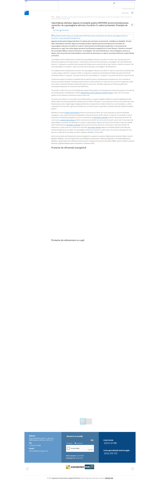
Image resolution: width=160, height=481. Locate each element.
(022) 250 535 (110, 453)
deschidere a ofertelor (101, 117)
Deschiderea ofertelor (94, 127)
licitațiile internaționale (71, 113)
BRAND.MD (109, 478)
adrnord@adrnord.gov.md (38, 451)
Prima (52, 17)
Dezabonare (79, 443)
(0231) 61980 (110, 443)
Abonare (70, 443)
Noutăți (58, 17)
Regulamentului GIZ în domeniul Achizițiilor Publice (97, 93)
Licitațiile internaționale (67, 120)
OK (92, 440)
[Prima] (26, 15)
